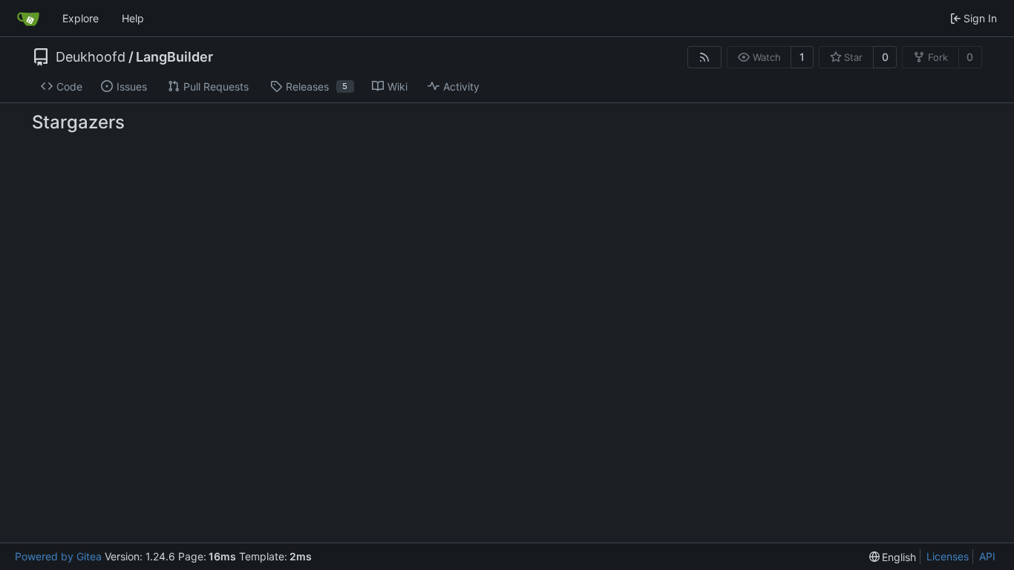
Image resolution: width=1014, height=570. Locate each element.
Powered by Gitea (58, 556)
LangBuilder (174, 57)
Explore (80, 18)
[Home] (28, 18)
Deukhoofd (90, 57)
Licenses (947, 556)
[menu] (893, 557)
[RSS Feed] (704, 57)
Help (133, 18)
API (987, 556)
